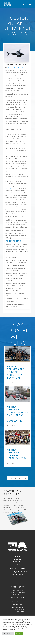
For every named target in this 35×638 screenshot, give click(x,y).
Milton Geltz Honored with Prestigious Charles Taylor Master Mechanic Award (16, 262)
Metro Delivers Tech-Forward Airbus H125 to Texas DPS (17, 372)
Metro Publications (17, 597)
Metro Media (17, 595)
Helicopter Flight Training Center (17, 572)
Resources (17, 564)
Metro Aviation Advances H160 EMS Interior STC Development (17, 413)
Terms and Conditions (17, 593)
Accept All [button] (18, 633)
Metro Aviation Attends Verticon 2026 (17, 454)
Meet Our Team (17, 562)
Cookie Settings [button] (8, 633)
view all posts (17, 478)
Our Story (17, 559)
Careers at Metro (17, 590)
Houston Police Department (17, 68)
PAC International (17, 574)
